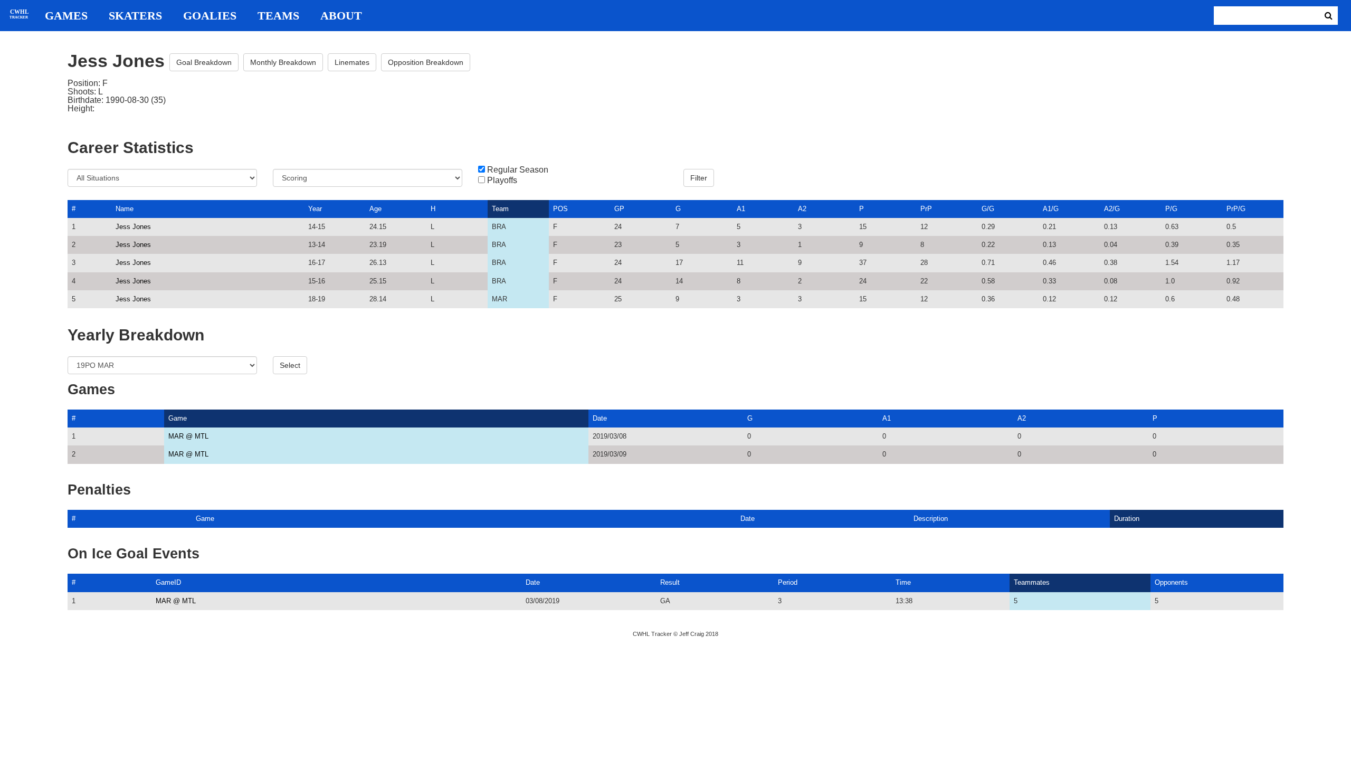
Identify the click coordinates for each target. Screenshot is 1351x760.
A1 (741, 209)
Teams (278, 16)
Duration (1126, 518)
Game (177, 418)
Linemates (352, 62)
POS (560, 209)
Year (315, 209)
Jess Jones (133, 227)
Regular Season (517, 170)
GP (619, 209)
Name (125, 209)
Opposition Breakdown (425, 62)
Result (670, 582)
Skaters (135, 16)
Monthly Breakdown (283, 62)
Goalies (209, 16)
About (341, 16)
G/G (988, 209)
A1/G (1051, 209)
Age (375, 209)
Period (787, 582)
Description (931, 518)
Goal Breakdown (204, 62)
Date (600, 418)
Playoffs (502, 180)
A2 (802, 209)
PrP (926, 209)
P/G (1171, 209)
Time (903, 582)
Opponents (1171, 582)
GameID (168, 582)
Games (66, 16)
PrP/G (1235, 209)
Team (500, 209)
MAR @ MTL (188, 436)
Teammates (1032, 582)
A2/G (1112, 209)
